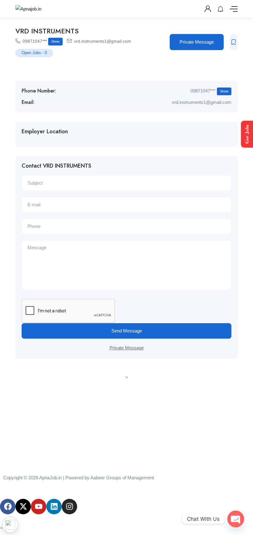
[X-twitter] (23, 506)
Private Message (197, 42)
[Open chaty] (235, 519)
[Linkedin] (54, 506)
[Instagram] (69, 506)
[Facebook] (7, 506)
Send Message (126, 330)
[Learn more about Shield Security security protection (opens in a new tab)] (10, 524)
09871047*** (41, 41)
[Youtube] (38, 506)
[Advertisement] (126, 425)
